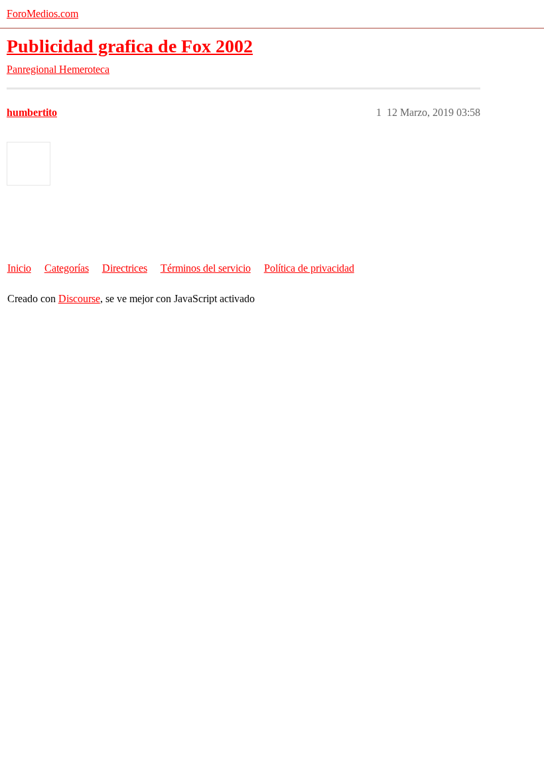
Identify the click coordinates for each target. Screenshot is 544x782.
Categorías (66, 268)
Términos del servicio (206, 268)
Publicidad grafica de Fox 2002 (130, 46)
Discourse (79, 298)
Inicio (19, 268)
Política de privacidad (309, 268)
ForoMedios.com (42, 13)
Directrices (124, 268)
